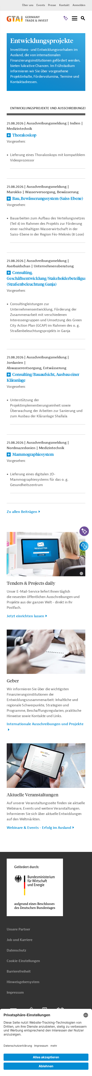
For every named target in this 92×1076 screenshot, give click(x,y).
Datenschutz (16, 950)
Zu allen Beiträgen (22, 512)
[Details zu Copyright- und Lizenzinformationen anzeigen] (81, 573)
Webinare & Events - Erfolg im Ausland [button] (39, 827)
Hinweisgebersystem (23, 982)
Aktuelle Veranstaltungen (32, 794)
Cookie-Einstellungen (23, 961)
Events (40, 5)
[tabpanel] (46, 320)
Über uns (27, 5)
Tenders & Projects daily (31, 583)
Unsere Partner (18, 929)
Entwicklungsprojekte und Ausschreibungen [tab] (48, 108)
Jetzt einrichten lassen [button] (25, 616)
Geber (13, 680)
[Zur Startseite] (27, 20)
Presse (52, 5)
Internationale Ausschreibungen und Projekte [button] (45, 724)
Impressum (15, 992)
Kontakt (64, 5)
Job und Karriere (19, 940)
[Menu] (75, 19)
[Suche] (83, 19)
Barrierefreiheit (19, 971)
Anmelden (79, 5)
